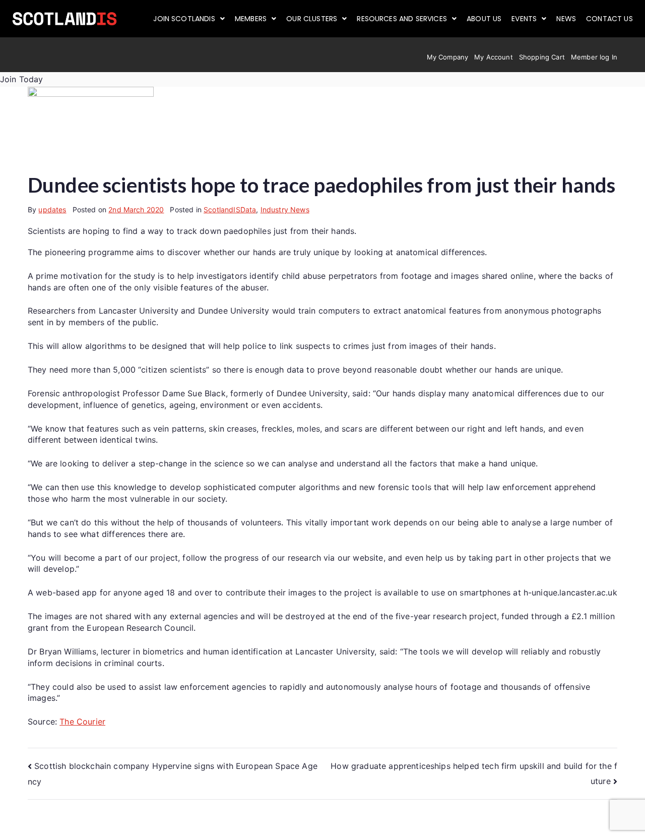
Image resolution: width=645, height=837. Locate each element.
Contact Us (609, 19)
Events (524, 19)
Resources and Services (402, 19)
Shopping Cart (542, 57)
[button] (189, 19)
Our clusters (311, 19)
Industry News (285, 209)
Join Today (21, 79)
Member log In (594, 57)
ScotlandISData (230, 209)
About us (484, 19)
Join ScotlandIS (184, 19)
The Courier (82, 721)
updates (52, 209)
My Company (448, 57)
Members (251, 19)
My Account (493, 57)
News (566, 19)
